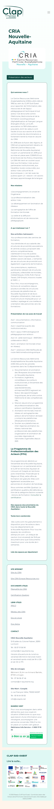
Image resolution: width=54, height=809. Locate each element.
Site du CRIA (16, 572)
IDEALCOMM (27, 798)
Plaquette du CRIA (19, 589)
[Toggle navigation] (49, 12)
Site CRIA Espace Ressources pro (25, 578)
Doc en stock (16, 618)
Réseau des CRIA (18, 612)
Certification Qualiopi (20, 595)
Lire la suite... (14, 761)
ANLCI (13, 605)
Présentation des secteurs (20, 77)
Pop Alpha (15, 624)
